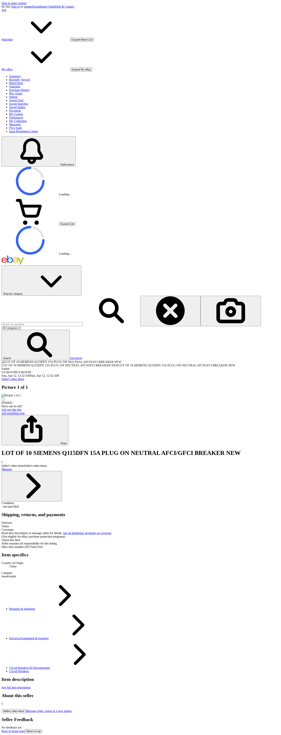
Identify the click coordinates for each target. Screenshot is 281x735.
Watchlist (14, 86)
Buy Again (15, 93)
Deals (35, 6)
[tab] (140, 540)
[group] (140, 395)
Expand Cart (67, 223)
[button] (36, 345)
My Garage (16, 114)
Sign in (15, 6)
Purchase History (19, 90)
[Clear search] (170, 311)
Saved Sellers (17, 107)
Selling (13, 97)
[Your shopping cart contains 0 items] (30, 223)
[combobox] (42, 324)
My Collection (18, 121)
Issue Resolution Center (23, 131)
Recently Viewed (19, 79)
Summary (15, 76)
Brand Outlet (47, 6)
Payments (15, 110)
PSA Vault (15, 128)
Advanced (76, 358)
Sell (4, 10)
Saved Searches (18, 103)
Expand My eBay (81, 69)
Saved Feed (16, 100)
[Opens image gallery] (3, 399)
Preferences (16, 117)
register (28, 6)
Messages (15, 124)
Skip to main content (14, 3)
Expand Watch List (82, 39)
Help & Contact (64, 6)
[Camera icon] (231, 311)
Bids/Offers (16, 83)
